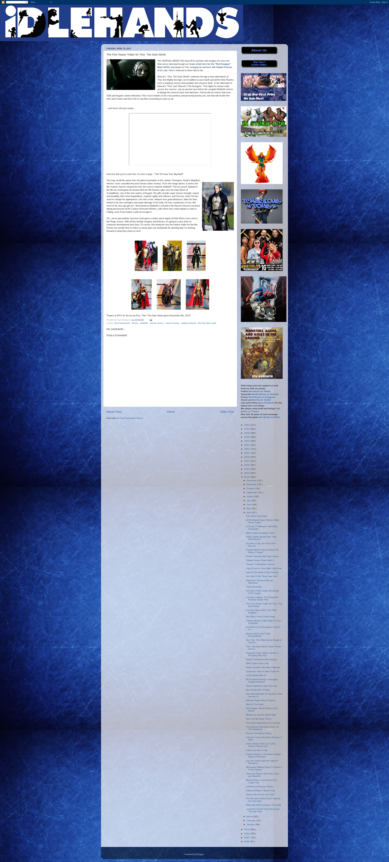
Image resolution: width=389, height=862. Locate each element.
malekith (144, 323)
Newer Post (114, 411)
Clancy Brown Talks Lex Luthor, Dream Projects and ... (261, 745)
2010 (247, 837)
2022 (247, 441)
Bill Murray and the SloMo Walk (261, 715)
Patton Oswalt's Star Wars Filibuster (263, 667)
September (252, 492)
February (251, 820)
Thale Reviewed (254, 587)
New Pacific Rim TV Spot (258, 690)
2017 (247, 461)
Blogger (200, 854)
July (249, 500)
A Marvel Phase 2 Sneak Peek (260, 790)
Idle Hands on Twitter (259, 391)
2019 (247, 453)
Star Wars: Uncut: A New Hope (260, 616)
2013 (247, 477)
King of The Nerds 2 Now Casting (262, 572)
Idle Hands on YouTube (267, 394)
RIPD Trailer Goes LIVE (257, 663)
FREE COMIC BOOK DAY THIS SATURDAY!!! (261, 538)
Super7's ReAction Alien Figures (261, 659)
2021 (247, 445)
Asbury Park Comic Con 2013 (260, 794)
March (250, 816)
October (251, 488)
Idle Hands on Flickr (269, 417)
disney (135, 323)
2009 (247, 841)
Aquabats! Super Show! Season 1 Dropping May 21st (262, 654)
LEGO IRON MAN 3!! (256, 675)
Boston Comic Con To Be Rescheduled (258, 635)
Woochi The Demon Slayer (259, 733)
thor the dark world (207, 323)
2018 (247, 457)
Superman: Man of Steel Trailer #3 (262, 671)
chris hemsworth (122, 323)
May (249, 508)
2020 (247, 449)
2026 (247, 425)
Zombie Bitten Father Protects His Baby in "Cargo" (262, 551)
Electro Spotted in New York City (261, 686)
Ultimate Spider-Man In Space (260, 700)
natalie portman (189, 323)
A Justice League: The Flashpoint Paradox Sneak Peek (262, 598)
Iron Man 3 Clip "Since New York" (262, 576)
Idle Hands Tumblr (261, 400)
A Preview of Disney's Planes (260, 787)
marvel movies (172, 323)
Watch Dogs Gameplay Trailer (260, 533)
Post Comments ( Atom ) (131, 418)
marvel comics (157, 323)
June (249, 504)
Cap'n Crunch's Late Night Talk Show (264, 568)
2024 (247, 433)
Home (171, 411)
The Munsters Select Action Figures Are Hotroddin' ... (263, 799)
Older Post (227, 411)
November (252, 484)
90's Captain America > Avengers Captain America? (262, 680)
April (249, 512)
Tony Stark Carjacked (256, 516)
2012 (247, 829)
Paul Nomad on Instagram (261, 397)
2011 (246, 833)
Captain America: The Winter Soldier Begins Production (263, 755)
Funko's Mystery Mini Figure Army (262, 556)
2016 (247, 465)
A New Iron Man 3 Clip (256, 750)
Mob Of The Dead (254, 704)
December (252, 480)
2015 (247, 469)
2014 (247, 473)
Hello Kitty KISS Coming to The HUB (263, 805)
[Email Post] (150, 320)
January (251, 824)
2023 (247, 437)
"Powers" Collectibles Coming (260, 564)
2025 (247, 429)
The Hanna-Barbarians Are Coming (263, 723)
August (250, 496)
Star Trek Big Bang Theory (259, 719)
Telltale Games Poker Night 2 (260, 560)
